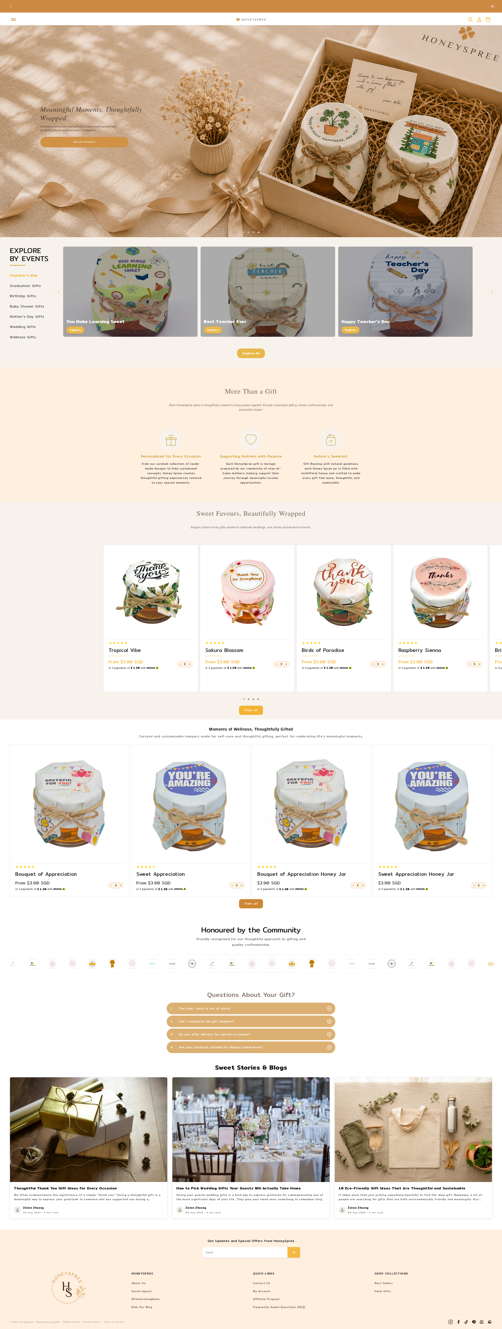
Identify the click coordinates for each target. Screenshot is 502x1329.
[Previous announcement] (10, 6)
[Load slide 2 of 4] (248, 232)
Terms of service (114, 1322)
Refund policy (71, 1322)
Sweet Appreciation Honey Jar (416, 874)
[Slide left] (235, 699)
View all (251, 710)
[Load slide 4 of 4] (258, 232)
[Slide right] (267, 699)
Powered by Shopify (47, 1322)
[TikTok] (466, 1322)
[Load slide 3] (253, 699)
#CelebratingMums (145, 1299)
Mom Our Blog (141, 1307)
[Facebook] (458, 1322)
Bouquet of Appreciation (46, 874)
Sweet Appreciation (160, 874)
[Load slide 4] (258, 699)
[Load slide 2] (248, 699)
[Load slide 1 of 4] (243, 232)
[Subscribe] (293, 1252)
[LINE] (474, 1322)
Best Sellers (384, 1283)
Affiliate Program (266, 1299)
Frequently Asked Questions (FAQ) (279, 1307)
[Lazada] (489, 1322)
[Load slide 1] (244, 699)
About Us (138, 1283)
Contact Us (261, 1283)
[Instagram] (450, 1322)
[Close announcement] (493, 6)
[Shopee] (482, 1322)
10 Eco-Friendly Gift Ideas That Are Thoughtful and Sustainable (402, 1188)
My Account (261, 1291)
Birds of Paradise (323, 650)
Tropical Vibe (125, 650)
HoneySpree (26, 1322)
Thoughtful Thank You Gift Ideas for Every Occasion (65, 1188)
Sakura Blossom (224, 650)
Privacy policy (91, 1322)
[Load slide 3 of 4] (253, 232)
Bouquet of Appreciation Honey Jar (301, 874)
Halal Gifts (383, 1291)
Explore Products (84, 142)
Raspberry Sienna (419, 650)
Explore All (251, 353)
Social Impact (141, 1291)
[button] (13, 19)
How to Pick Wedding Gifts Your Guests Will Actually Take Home (238, 1188)
